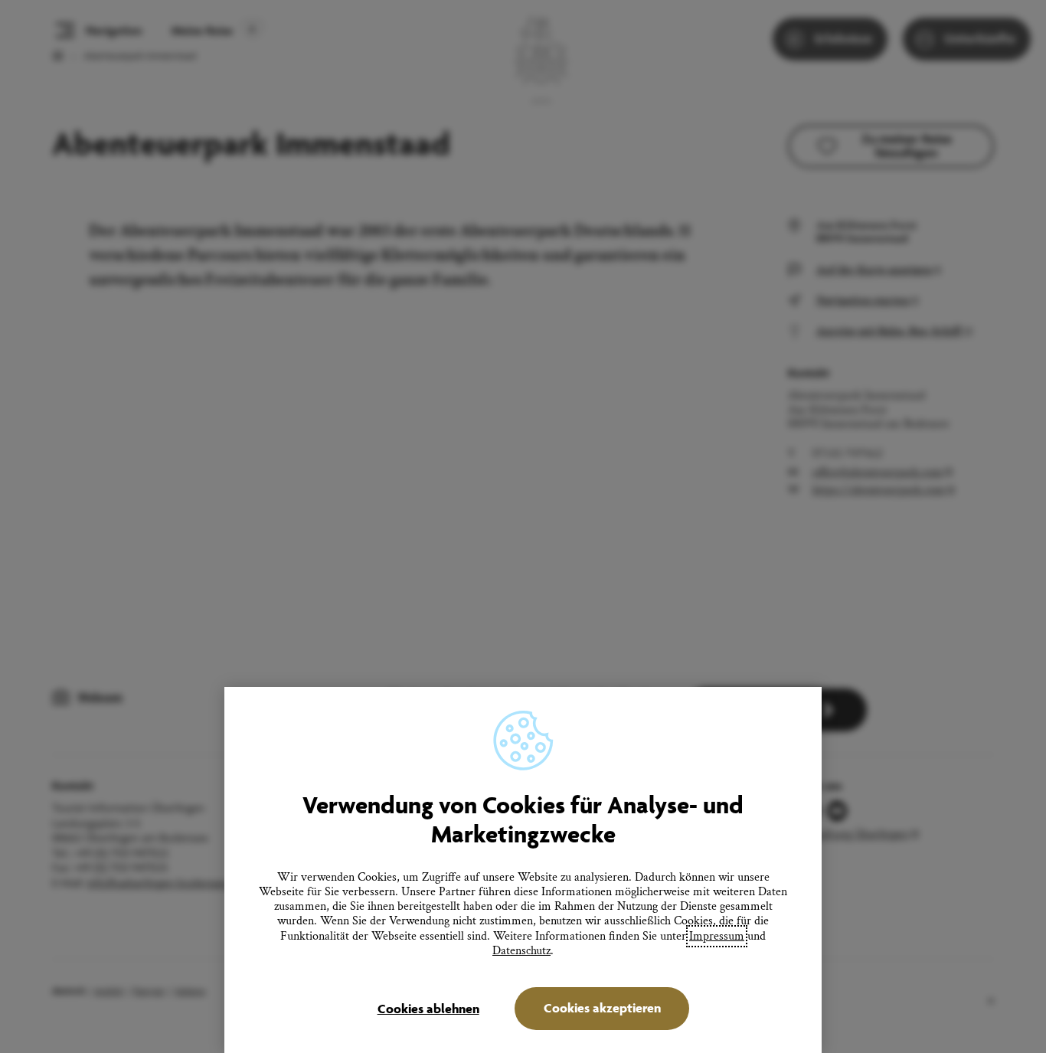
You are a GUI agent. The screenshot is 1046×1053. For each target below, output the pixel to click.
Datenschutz (521, 951)
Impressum (716, 936)
